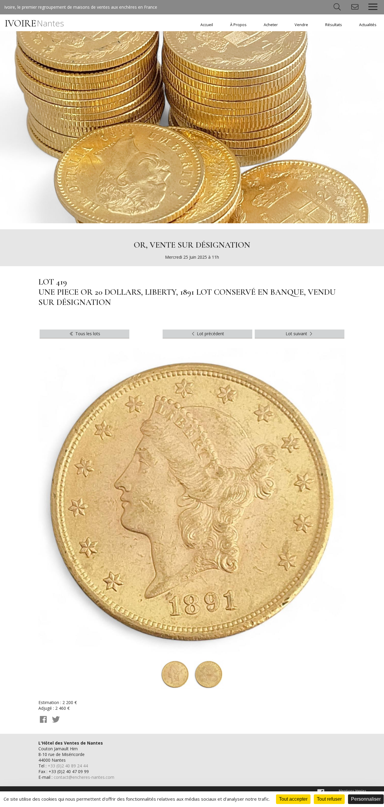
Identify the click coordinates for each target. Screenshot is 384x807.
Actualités (367, 24)
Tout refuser (329, 799)
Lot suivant (297, 333)
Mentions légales (352, 790)
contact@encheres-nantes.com (84, 777)
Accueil (206, 24)
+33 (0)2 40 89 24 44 (68, 766)
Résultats (333, 24)
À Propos (238, 24)
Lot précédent (210, 333)
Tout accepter (293, 799)
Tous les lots (87, 333)
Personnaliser (366, 799)
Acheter (271, 24)
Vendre (301, 24)
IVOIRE (34, 23)
